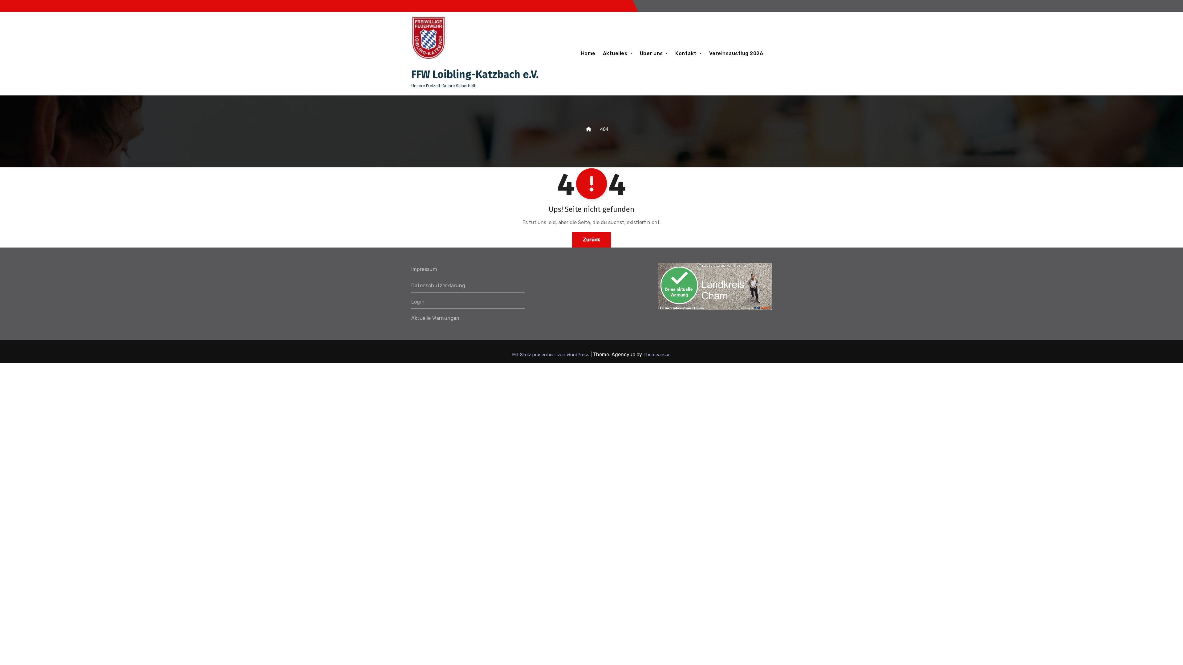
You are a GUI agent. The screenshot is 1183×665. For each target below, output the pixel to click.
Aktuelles (616, 53)
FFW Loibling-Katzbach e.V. (475, 74)
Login (418, 302)
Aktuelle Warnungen (435, 318)
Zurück (591, 240)
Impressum (424, 269)
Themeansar (656, 354)
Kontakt (686, 53)
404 (604, 129)
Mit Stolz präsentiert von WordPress (551, 354)
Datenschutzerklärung (438, 285)
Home (588, 53)
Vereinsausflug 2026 (736, 53)
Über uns (652, 53)
